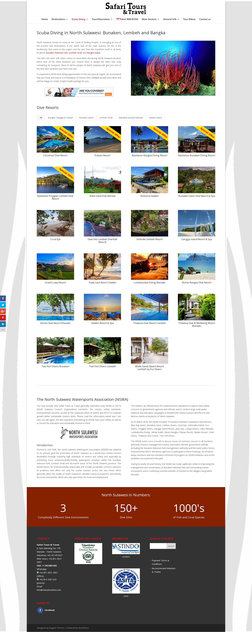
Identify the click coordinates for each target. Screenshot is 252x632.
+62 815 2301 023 (47, 579)
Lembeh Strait (75, 52)
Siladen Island (155, 117)
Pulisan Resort (102, 155)
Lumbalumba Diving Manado (149, 282)
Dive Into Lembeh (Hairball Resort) (102, 241)
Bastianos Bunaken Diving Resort (196, 155)
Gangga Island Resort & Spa (196, 239)
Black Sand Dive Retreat (103, 196)
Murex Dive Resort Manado (55, 323)
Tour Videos (189, 19)
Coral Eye (55, 239)
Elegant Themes (56, 627)
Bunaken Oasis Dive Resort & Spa (196, 196)
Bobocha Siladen (149, 196)
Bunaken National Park (57, 52)
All (41, 117)
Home (45, 19)
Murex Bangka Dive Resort (196, 282)
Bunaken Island (86, 117)
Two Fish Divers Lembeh (102, 366)
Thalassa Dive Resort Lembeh (149, 323)
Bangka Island (93, 52)
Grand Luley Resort (55, 282)
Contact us (205, 19)
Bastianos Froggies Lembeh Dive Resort (55, 197)
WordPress (83, 627)
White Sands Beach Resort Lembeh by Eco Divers (149, 368)
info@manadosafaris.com (49, 590)
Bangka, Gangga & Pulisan (60, 117)
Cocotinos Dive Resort (55, 155)
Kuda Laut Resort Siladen (102, 282)
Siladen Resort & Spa (102, 323)
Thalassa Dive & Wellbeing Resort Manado (196, 324)
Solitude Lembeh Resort (149, 239)
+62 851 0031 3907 (48, 572)
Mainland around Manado (131, 117)
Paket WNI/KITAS (129, 19)
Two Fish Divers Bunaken (55, 366)
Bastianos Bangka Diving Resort (149, 155)
